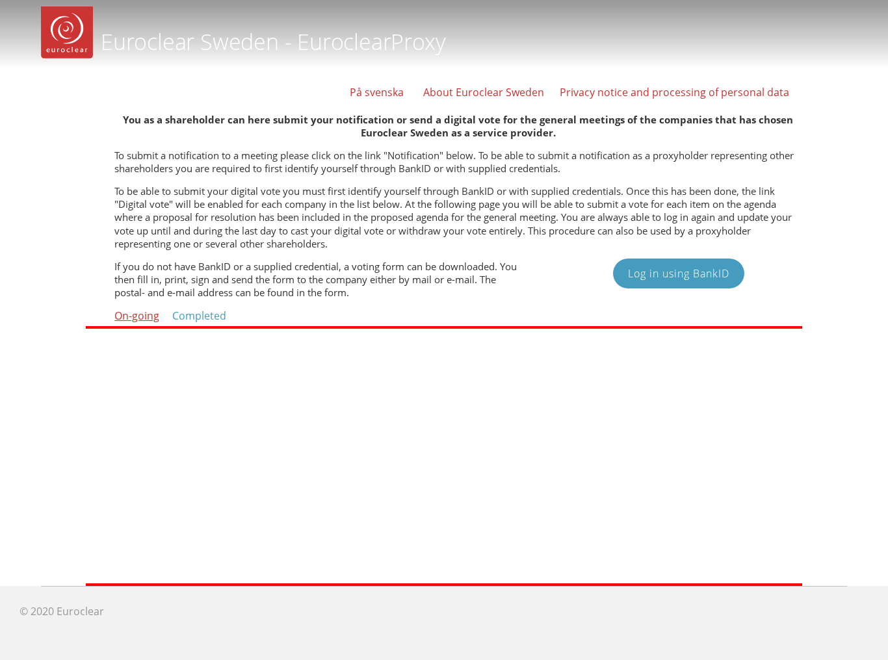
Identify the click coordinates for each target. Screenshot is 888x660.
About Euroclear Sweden (483, 92)
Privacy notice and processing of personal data (674, 92)
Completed (199, 316)
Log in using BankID (678, 273)
